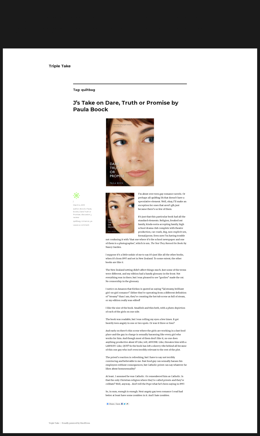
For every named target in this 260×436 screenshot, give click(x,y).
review (76, 217)
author (76, 209)
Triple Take (60, 66)
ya (91, 221)
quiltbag (76, 221)
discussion (85, 214)
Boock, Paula (85, 209)
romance (85, 221)
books (76, 212)
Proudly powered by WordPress (76, 423)
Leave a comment (81, 225)
